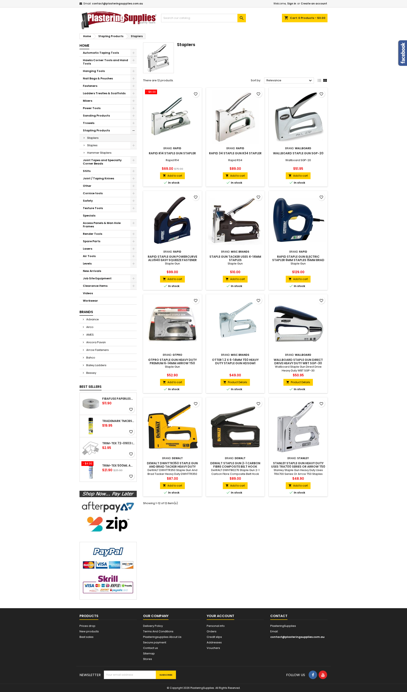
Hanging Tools (94, 71)
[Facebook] (313, 675)
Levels (87, 264)
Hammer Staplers (99, 153)
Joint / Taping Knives (98, 178)
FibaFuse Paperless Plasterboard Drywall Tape (118, 398)
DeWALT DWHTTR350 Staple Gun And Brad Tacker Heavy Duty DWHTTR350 (172, 466)
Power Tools (91, 108)
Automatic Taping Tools (101, 53)
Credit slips (214, 637)
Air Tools (89, 256)
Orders (211, 631)
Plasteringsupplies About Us (162, 637)
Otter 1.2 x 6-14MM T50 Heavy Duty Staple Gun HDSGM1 (235, 361)
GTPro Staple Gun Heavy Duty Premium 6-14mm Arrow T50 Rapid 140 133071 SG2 (172, 363)
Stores (147, 659)
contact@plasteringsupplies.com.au (117, 3)
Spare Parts (91, 241)
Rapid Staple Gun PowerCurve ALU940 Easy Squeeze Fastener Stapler (172, 260)
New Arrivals (92, 271)
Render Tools (92, 234)
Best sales (86, 637)
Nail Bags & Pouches (98, 78)
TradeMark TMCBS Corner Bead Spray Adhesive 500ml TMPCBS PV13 (118, 421)
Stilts (87, 171)
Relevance (289, 80)
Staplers (93, 138)
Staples (92, 145)
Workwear (90, 301)
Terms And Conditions (158, 631)
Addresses (214, 642)
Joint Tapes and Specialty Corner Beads (102, 162)
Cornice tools (93, 193)
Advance (92, 319)
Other (87, 186)
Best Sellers (90, 386)
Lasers (87, 249)
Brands (86, 311)
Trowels (88, 123)
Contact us (150, 648)
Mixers (87, 101)
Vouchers (213, 648)
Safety (88, 201)
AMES (90, 335)
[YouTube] (323, 675)
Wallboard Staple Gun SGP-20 (298, 153)
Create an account (314, 3)
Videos (88, 293)
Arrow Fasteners (97, 350)
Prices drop (87, 626)
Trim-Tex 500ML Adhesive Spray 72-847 (118, 465)
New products (89, 631)
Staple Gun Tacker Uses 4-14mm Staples (235, 258)
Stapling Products (96, 130)
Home (84, 45)
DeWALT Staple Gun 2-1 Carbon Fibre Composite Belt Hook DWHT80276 (235, 466)
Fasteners (90, 86)
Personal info (216, 626)
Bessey (91, 373)
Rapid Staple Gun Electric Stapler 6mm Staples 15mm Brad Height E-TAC (298, 260)
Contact (278, 615)
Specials (89, 216)
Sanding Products (96, 116)
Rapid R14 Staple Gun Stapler (172, 153)
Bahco (90, 358)
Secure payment (154, 642)
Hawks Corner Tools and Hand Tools (105, 62)
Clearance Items (95, 286)
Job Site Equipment (97, 278)
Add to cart (172, 175)
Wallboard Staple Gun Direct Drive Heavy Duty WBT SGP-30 (298, 361)
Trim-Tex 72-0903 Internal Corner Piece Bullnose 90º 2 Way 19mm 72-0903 (118, 443)
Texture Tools (93, 208)
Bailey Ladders (96, 365)
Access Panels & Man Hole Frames (102, 224)
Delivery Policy (153, 626)
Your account (220, 615)
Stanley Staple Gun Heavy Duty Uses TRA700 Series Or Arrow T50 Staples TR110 (298, 466)
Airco (89, 327)
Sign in (291, 3)
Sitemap (149, 653)
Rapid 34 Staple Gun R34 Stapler (235, 153)
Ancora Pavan (96, 342)
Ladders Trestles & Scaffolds (104, 93)
